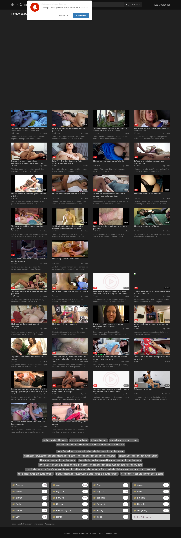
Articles (67, 534)
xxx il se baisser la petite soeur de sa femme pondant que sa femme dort (90, 445)
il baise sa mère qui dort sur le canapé (57, 460)
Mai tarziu (63, 15)
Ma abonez (81, 15)
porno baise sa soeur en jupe (124, 440)
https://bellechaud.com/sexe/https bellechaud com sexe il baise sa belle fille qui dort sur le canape (69, 456)
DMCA (100, 534)
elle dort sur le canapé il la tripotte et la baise (142, 474)
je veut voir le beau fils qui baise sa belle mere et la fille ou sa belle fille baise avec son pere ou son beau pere (90, 465)
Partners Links (111, 534)
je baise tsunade (99, 440)
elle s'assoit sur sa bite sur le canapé (35, 474)
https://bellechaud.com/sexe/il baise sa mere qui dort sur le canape (110, 460)
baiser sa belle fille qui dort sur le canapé (138, 456)
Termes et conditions (80, 534)
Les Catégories (162, 4)
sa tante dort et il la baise (55, 440)
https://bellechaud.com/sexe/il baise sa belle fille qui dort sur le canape (90, 451)
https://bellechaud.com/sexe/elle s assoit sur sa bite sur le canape (87, 474)
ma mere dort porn (78, 440)
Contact (93, 534)
